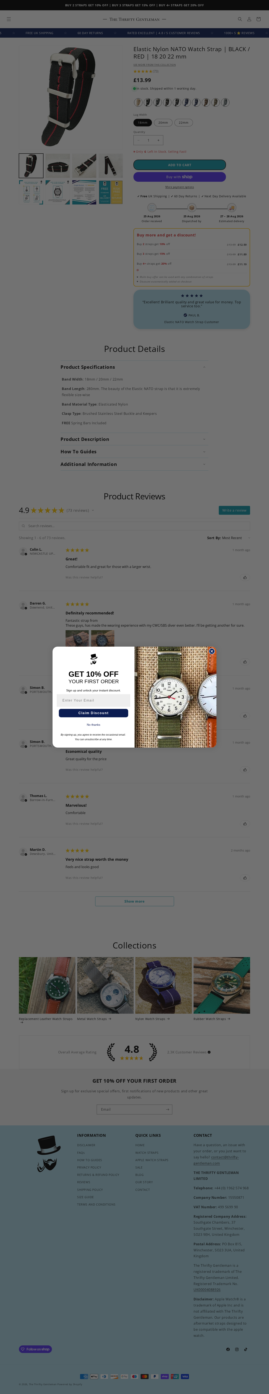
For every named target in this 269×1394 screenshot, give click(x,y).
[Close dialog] (211, 651)
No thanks (93, 724)
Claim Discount (93, 713)
